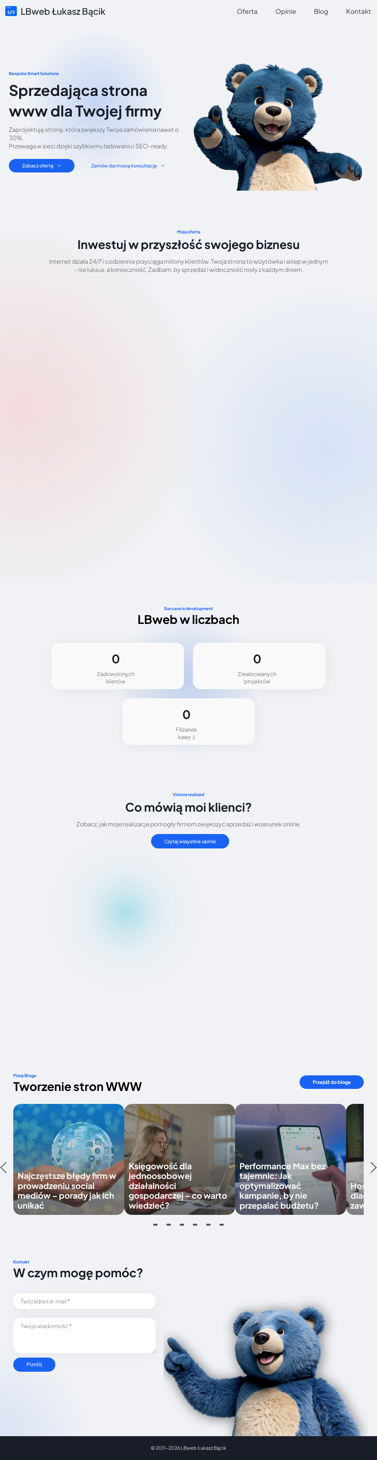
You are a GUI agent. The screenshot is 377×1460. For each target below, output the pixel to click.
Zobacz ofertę (38, 165)
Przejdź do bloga (331, 1082)
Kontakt (358, 11)
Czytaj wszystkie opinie (190, 841)
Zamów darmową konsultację (124, 165)
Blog (321, 11)
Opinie (285, 11)
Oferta (247, 11)
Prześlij (34, 1364)
